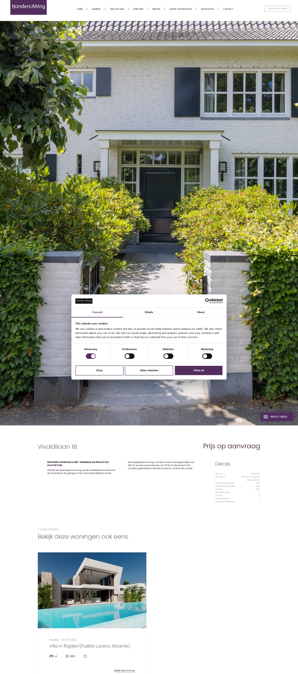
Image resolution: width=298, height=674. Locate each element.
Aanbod (96, 9)
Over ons (138, 9)
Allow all (198, 370)
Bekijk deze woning (124, 670)
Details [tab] (149, 312)
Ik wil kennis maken (277, 8)
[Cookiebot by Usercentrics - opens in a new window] (208, 301)
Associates (207, 9)
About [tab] (201, 312)
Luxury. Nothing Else (180, 9)
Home (80, 9)
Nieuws (156, 9)
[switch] (130, 356)
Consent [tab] (97, 312)
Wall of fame (117, 9)
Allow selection (149, 370)
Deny (99, 370)
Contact (228, 9)
